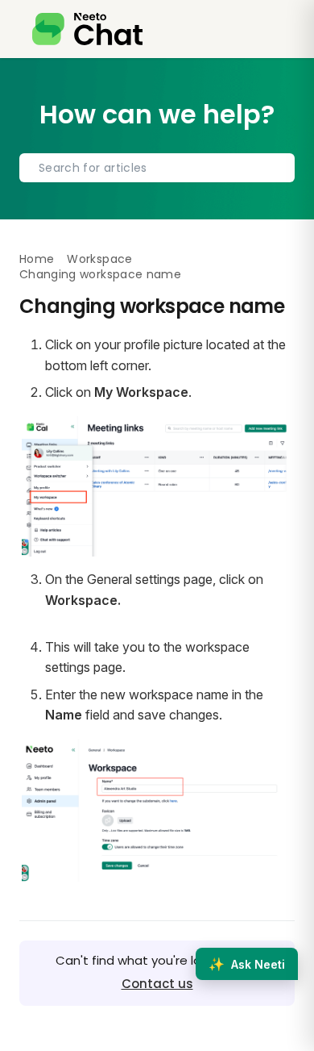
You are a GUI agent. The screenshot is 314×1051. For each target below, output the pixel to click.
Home (36, 259)
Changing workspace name (100, 274)
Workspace (99, 259)
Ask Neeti (247, 964)
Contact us (157, 983)
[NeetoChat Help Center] (87, 29)
